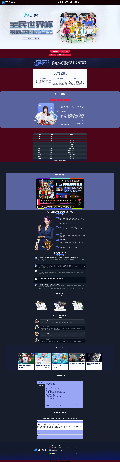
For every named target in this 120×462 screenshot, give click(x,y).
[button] (60, 421)
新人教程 (52, 54)
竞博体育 (61, 106)
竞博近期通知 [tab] (40, 385)
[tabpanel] (64, 394)
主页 (61, 453)
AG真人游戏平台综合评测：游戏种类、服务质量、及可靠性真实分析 (43, 367)
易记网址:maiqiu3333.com (63, 54)
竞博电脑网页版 (55, 51)
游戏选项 (65, 453)
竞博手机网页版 (65, 51)
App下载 (71, 453)
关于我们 (76, 453)
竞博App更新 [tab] (40, 382)
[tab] (53, 100)
